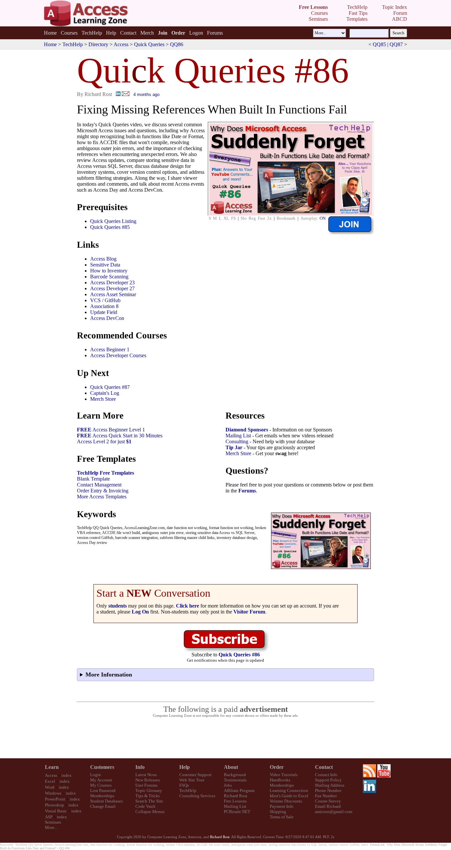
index (66, 775)
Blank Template (93, 479)
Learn (52, 767)
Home (50, 33)
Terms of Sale (282, 816)
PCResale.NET (237, 811)
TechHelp (92, 33)
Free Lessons (235, 801)
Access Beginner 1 (109, 349)
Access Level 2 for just (104, 441)
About (231, 767)
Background (235, 774)
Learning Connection (289, 790)
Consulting (237, 441)
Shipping (278, 811)
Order (277, 767)
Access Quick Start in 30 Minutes (119, 435)
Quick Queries (149, 44)
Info (140, 767)
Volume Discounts (286, 801)
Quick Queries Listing (113, 221)
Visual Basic (56, 810)
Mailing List (238, 435)
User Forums (146, 785)
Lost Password (103, 790)
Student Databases (106, 801)
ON (323, 218)
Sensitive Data (105, 265)
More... (51, 827)
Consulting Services (197, 795)
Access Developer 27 (112, 288)
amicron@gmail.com (333, 811)
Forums (215, 33)
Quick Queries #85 (110, 227)
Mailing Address (329, 785)
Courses (69, 33)
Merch (147, 33)
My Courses (101, 785)
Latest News (146, 774)
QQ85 (379, 44)
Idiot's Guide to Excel (289, 795)
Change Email (103, 806)
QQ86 (176, 44)
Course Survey (328, 801)
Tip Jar (234, 447)
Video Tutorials (283, 774)
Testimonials (235, 779)
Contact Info (326, 774)
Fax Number (326, 795)
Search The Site (149, 801)
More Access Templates (101, 496)
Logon (196, 33)
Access (121, 44)
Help (111, 33)
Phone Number (328, 790)
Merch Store (103, 399)
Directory (98, 44)
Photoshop (54, 805)
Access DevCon (107, 318)
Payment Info (282, 806)
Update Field (103, 312)
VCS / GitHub (105, 300)
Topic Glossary (148, 790)
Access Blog (103, 259)
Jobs (228, 785)
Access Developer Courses (118, 355)
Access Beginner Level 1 (111, 429)
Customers (102, 767)
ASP (48, 816)
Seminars (53, 822)
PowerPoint (55, 799)
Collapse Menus (149, 811)
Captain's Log (104, 393)
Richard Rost (235, 795)
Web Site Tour (191, 779)
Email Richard (328, 806)
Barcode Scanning (109, 276)
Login (95, 774)
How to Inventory (108, 270)
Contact (128, 33)
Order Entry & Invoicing (102, 490)
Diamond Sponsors (247, 429)
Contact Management (99, 485)
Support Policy (328, 779)
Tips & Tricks (147, 795)
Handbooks (280, 779)
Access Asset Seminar (113, 294)
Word (49, 787)
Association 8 (104, 306)
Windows (53, 793)
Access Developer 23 (112, 282)
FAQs (184, 785)
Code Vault (145, 806)
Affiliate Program (239, 790)
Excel (50, 781)
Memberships (102, 795)
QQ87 (396, 44)
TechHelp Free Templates (105, 473)
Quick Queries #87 (110, 387)
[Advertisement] (225, 738)
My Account (101, 779)
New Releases (147, 779)
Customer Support (195, 774)
